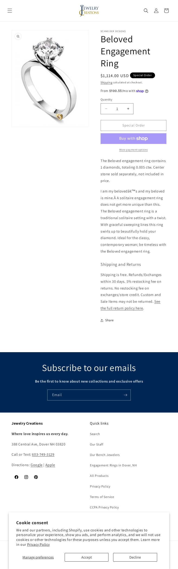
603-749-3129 (43, 454)
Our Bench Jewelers (105, 455)
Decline (135, 557)
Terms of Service (102, 497)
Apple (50, 464)
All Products (99, 476)
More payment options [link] (133, 149)
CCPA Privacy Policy (104, 507)
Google (37, 464)
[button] (10, 11)
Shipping (106, 82)
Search (95, 434)
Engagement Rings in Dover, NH (113, 465)
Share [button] (109, 320)
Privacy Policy (38, 544)
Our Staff (96, 444)
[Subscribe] (125, 395)
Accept (86, 557)
